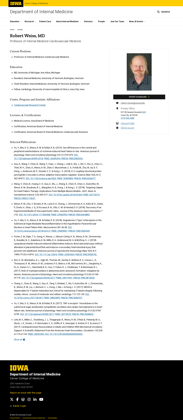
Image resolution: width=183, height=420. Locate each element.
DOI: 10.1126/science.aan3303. (41, 178)
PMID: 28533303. (36, 334)
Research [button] (29, 21)
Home (12, 29)
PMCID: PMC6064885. (79, 214)
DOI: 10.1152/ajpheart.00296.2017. (39, 278)
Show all (18, 339)
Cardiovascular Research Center (30, 105)
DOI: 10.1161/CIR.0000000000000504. (64, 334)
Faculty (20, 29)
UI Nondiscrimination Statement (34, 418)
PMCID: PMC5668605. (83, 314)
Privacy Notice (15, 418)
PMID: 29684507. (59, 231)
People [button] (101, 21)
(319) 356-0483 (127, 118)
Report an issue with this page (25, 392)
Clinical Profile (127, 123)
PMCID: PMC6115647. (25, 198)
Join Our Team (117, 21)
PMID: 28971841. (64, 278)
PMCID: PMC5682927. (72, 297)
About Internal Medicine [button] (67, 21)
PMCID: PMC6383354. (72, 158)
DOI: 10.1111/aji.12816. (46, 254)
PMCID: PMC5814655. (84, 278)
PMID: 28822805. (52, 297)
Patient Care (45, 21)
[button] (163, 11)
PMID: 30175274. (91, 194)
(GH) (144, 112)
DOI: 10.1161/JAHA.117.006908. (35, 214)
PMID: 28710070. (63, 314)
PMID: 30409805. (65, 178)
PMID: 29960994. (59, 214)
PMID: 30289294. (52, 158)
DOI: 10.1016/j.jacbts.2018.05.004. (66, 194)
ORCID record (127, 128)
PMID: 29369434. (66, 254)
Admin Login (19, 405)
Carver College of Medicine (36, 3)
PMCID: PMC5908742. (86, 254)
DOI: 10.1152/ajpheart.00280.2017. (37, 314)
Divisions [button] (88, 21)
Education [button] (14, 21)
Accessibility (52, 418)
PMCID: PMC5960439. (79, 231)
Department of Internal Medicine (41, 12)
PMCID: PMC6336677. (85, 178)
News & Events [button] (136, 21)
